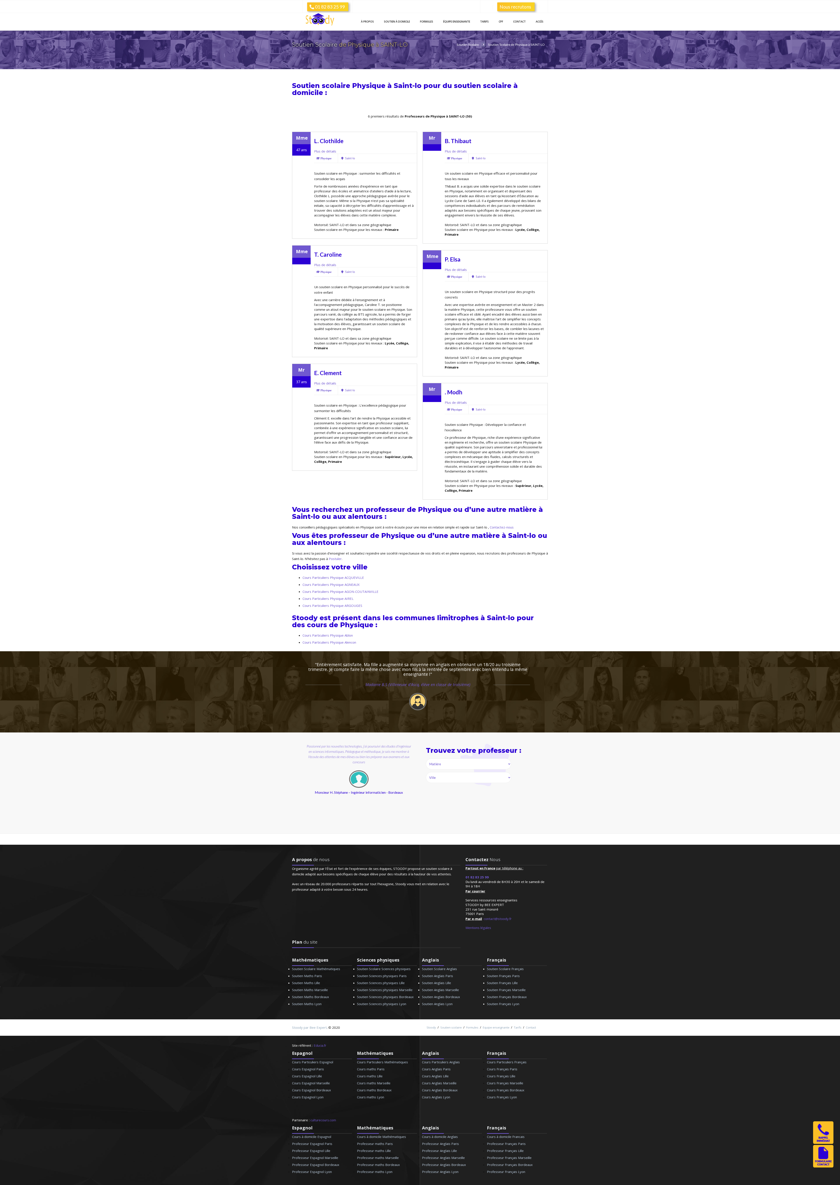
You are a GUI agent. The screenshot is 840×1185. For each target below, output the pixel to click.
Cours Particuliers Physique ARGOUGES (332, 605)
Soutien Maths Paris (307, 976)
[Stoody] (321, 19)
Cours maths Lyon (370, 1097)
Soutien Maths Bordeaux (310, 997)
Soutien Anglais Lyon (437, 1004)
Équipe (456, 21)
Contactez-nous (502, 527)
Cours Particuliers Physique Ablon (328, 635)
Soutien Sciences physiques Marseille (385, 990)
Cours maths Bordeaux (374, 1090)
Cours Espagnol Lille (307, 1076)
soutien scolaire (482, 86)
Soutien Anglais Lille (436, 983)
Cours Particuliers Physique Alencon (329, 642)
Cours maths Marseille (373, 1083)
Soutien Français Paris (503, 976)
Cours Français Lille (501, 1076)
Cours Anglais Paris (436, 1069)
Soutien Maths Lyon (307, 1004)
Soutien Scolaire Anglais (439, 969)
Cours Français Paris (502, 1069)
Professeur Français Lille (505, 1150)
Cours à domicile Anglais (440, 1136)
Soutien (397, 21)
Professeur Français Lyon (506, 1171)
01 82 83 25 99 (329, 6)
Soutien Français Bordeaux (507, 997)
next (380, 788)
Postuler (335, 559)
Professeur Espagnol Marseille (315, 1157)
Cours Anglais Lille (435, 1076)
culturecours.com (323, 1120)
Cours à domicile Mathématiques (381, 1136)
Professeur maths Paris (375, 1143)
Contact (519, 21)
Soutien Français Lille (502, 983)
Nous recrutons (515, 6)
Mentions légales (478, 927)
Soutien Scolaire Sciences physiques (384, 969)
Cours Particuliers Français (507, 1062)
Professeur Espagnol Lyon (312, 1171)
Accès (539, 21)
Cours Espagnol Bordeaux (311, 1090)
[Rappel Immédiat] (823, 1142)
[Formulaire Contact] (823, 1166)
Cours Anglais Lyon (436, 1097)
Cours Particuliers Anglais (441, 1062)
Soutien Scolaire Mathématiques (316, 969)
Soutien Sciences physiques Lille (381, 983)
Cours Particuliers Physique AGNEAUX (331, 584)
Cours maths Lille (370, 1076)
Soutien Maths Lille (306, 983)
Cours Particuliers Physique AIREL (328, 598)
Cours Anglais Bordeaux (440, 1090)
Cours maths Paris (371, 1069)
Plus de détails (325, 151)
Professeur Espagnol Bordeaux (315, 1164)
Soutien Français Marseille (506, 990)
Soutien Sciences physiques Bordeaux (385, 997)
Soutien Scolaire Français (505, 969)
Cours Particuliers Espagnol (312, 1062)
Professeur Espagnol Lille (311, 1150)
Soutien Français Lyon (503, 1004)
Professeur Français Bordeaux (510, 1164)
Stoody (431, 1027)
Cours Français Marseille (505, 1083)
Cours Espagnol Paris (308, 1069)
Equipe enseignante (496, 1027)
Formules (426, 21)
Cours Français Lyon (502, 1097)
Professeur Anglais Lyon (440, 1171)
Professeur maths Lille (374, 1150)
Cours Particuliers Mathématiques (382, 1062)
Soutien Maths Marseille (310, 990)
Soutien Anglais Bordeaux (441, 997)
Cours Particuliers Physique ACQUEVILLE (333, 577)
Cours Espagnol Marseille (311, 1083)
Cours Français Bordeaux (505, 1090)
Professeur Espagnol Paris (312, 1143)
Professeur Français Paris (506, 1143)
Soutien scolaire (451, 1027)
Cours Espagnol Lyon (308, 1097)
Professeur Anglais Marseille (443, 1157)
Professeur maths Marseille (378, 1157)
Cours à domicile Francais (506, 1136)
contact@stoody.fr (498, 918)
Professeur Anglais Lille (439, 1150)
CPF (501, 21)
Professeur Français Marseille (509, 1157)
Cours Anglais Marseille (439, 1083)
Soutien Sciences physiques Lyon (381, 1004)
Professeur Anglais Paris (440, 1143)
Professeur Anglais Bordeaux (444, 1164)
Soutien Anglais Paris (437, 976)
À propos (367, 21)
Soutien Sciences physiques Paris (382, 976)
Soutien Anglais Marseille (440, 990)
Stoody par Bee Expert (309, 1027)
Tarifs (484, 21)
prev (329, 788)
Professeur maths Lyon (374, 1171)
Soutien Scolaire (315, 44)
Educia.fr (320, 1045)
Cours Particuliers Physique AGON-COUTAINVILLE (340, 591)
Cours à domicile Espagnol (311, 1136)
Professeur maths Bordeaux (378, 1164)
